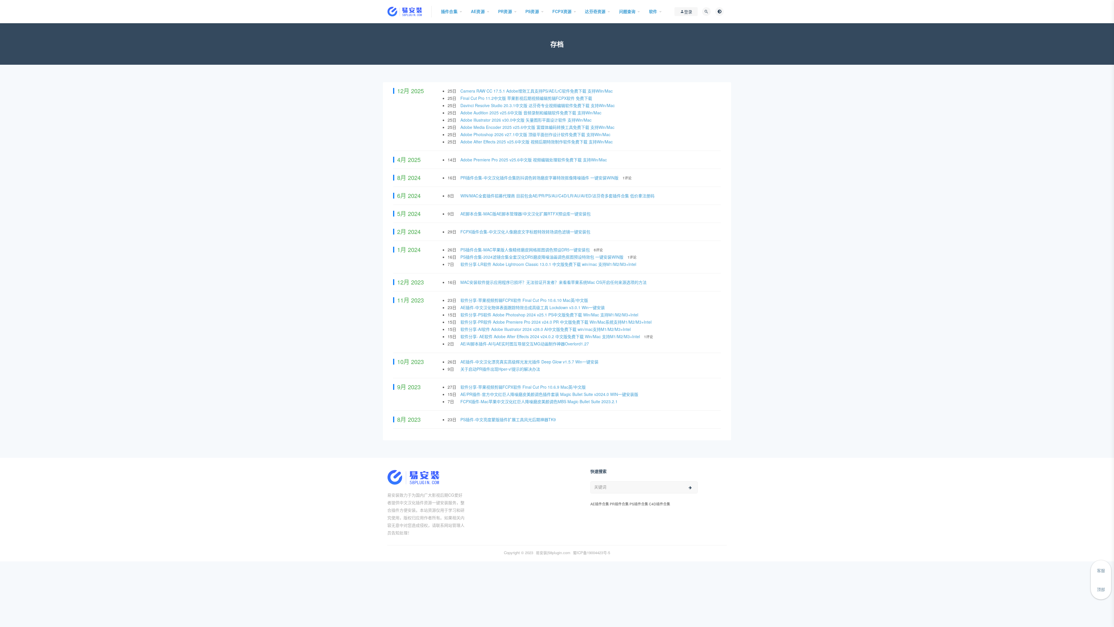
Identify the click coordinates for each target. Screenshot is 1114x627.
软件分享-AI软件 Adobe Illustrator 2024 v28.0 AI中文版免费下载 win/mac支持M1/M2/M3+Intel (546, 329)
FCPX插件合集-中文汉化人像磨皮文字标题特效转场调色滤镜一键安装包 (526, 232)
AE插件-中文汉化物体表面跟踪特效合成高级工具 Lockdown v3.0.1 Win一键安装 (533, 307)
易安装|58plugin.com (553, 552)
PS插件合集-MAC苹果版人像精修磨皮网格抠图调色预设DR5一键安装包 (525, 250)
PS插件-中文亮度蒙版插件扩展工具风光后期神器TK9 (508, 419)
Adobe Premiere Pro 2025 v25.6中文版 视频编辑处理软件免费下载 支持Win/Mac (534, 160)
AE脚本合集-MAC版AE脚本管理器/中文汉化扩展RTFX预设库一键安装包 (526, 214)
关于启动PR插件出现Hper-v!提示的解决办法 (500, 369)
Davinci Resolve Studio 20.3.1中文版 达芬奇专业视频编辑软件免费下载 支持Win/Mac (538, 105)
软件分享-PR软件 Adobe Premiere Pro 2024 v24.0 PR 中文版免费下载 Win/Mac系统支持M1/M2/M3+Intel (556, 322)
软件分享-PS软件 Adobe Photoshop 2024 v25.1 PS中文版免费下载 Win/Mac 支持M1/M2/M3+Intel (549, 315)
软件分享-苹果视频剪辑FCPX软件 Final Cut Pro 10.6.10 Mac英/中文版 (524, 300)
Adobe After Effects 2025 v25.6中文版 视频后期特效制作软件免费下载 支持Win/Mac (537, 142)
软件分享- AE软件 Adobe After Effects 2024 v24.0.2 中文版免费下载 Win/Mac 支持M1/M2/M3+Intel (550, 336)
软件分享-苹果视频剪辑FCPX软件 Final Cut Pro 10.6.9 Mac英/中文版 (523, 387)
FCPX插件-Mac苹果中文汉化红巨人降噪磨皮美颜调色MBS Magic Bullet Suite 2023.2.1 (539, 401)
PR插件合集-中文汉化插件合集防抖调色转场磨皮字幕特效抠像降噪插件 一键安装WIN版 (540, 178)
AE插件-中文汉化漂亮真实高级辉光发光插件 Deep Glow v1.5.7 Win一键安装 (530, 362)
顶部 (1101, 589)
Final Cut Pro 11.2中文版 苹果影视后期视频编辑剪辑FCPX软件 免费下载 (526, 98)
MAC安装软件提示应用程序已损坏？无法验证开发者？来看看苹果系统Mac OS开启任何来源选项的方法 (554, 282)
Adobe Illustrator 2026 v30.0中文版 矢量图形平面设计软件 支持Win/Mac (526, 120)
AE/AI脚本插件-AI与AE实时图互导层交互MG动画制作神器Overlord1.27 (525, 344)
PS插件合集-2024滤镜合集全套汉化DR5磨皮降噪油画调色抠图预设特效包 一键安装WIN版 (542, 257)
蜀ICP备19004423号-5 (591, 552)
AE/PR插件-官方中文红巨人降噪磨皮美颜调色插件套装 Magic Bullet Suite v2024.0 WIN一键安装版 (549, 394)
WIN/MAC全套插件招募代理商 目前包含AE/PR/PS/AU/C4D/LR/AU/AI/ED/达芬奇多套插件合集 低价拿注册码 (558, 196)
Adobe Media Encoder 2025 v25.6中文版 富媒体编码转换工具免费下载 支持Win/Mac (538, 127)
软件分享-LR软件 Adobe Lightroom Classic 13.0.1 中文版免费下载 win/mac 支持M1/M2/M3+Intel (548, 264)
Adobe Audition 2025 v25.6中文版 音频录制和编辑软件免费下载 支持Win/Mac (531, 113)
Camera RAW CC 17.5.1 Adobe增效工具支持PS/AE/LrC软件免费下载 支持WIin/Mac (537, 91)
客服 (1101, 570)
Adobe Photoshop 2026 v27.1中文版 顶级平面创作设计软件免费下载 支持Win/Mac (536, 134)
